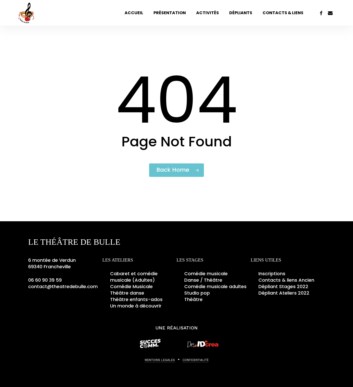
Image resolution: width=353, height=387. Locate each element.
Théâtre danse (127, 293)
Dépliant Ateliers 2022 (283, 293)
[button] (179, 359)
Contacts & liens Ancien (286, 280)
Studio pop (197, 293)
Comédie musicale (206, 273)
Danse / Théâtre (203, 280)
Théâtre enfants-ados (136, 299)
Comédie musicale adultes (215, 286)
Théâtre (193, 299)
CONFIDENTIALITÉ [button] (195, 360)
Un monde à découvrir (136, 306)
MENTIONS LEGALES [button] (160, 360)
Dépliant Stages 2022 (283, 286)
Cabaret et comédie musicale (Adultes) (134, 276)
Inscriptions (271, 273)
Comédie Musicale (131, 286)
